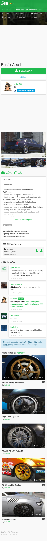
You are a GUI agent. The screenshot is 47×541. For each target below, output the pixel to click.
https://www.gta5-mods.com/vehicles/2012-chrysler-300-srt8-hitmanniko (26, 304)
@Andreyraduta (17, 301)
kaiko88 (18, 84)
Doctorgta (14, 315)
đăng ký (6, 344)
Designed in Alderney (9, 532)
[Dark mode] (40, 9)
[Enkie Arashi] (23, 144)
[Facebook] (15, 87)
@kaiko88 (14, 287)
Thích (20, 174)
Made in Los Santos (9, 534)
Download (25, 71)
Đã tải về (9, 174)
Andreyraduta (16, 284)
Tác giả (20, 299)
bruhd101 (14, 327)
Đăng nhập (32, 342)
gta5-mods (15, 267)
